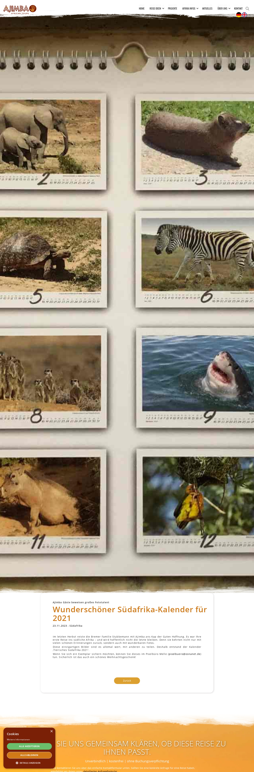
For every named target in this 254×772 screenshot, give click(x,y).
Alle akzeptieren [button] (29, 746)
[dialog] (29, 748)
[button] (156, 8)
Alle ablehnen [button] (29, 755)
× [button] (51, 731)
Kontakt (238, 8)
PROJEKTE (172, 8)
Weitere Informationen (18, 739)
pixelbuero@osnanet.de (184, 654)
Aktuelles (207, 8)
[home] (20, 9)
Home (141, 8)
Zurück (127, 680)
